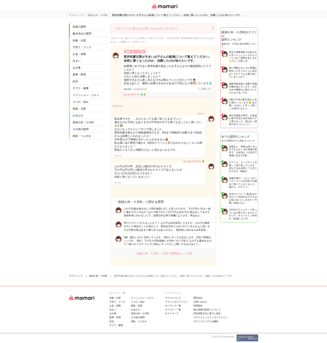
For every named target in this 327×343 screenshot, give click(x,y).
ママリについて (173, 298)
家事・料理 (79, 74)
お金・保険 (79, 54)
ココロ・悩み (81, 101)
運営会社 (197, 298)
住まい (77, 60)
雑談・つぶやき (82, 135)
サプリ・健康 (81, 88)
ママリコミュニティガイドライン (210, 317)
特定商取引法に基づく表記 (207, 313)
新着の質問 (79, 26)
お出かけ (78, 115)
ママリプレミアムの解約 (205, 321)
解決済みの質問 (82, 33)
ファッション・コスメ (86, 95)
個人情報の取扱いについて (207, 309)
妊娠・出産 (79, 40)
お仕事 (77, 67)
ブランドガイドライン (176, 302)
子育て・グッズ (82, 47)
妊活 (75, 81)
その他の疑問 (81, 129)
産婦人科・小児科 (83, 122)
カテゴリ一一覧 (173, 309)
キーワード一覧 (173, 305)
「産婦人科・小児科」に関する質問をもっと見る (163, 253)
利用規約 (197, 305)
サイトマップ (172, 313)
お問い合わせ (200, 302)
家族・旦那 (79, 108)
